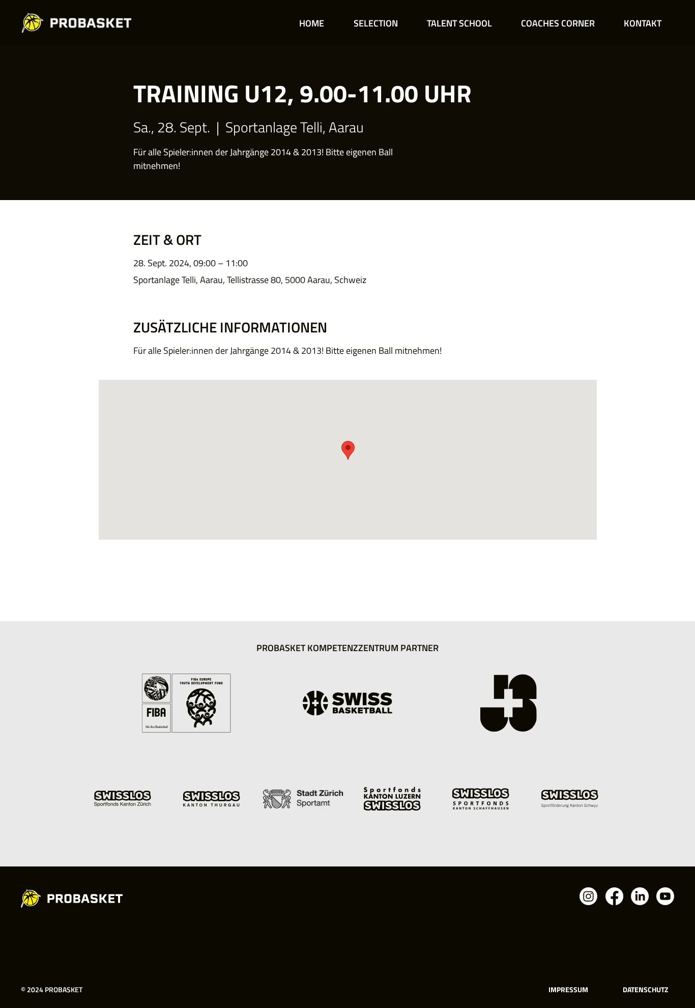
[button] (375, 23)
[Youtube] (665, 896)
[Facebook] (614, 896)
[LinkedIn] (640, 896)
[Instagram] (588, 896)
